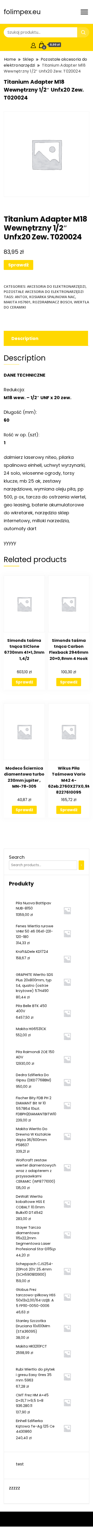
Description (24, 338)
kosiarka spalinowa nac (52, 296)
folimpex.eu (22, 11)
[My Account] (33, 45)
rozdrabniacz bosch (52, 302)
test (20, 1464)
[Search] (81, 865)
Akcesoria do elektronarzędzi (56, 286)
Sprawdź (18, 265)
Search (17, 857)
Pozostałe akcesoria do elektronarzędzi (44, 291)
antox (21, 296)
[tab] (45, 338)
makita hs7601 (17, 302)
